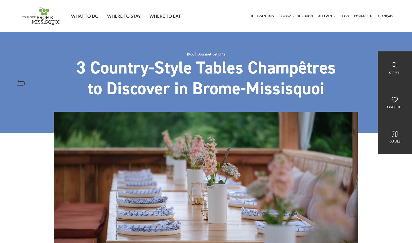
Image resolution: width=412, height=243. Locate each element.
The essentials (262, 16)
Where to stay (124, 16)
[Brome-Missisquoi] (40, 16)
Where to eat (165, 16)
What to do (84, 16)
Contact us (363, 16)
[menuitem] (385, 16)
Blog (345, 16)
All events (326, 16)
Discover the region (296, 16)
